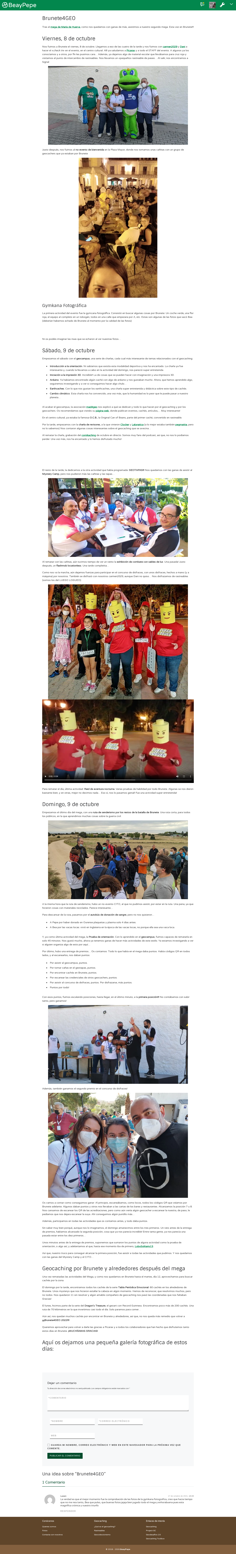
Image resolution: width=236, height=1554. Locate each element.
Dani (182, 46)
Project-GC (151, 1531)
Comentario (57, 1398)
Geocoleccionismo (102, 1535)
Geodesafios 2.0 (153, 1535)
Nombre (57, 1421)
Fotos (44, 1531)
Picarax (130, 50)
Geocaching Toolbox (155, 1539)
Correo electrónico (114, 1421)
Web (54, 1435)
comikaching (89, 435)
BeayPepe (125, 1549)
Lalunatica (138, 424)
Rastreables (99, 1531)
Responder (68, 1511)
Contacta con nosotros (52, 1535)
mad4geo (91, 406)
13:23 (191, 1496)
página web (102, 410)
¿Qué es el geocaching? (104, 1527)
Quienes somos (49, 1527)
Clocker (124, 424)
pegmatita (181, 424)
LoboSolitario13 (144, 1246)
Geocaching (151, 1527)
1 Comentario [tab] (53, 1482)
